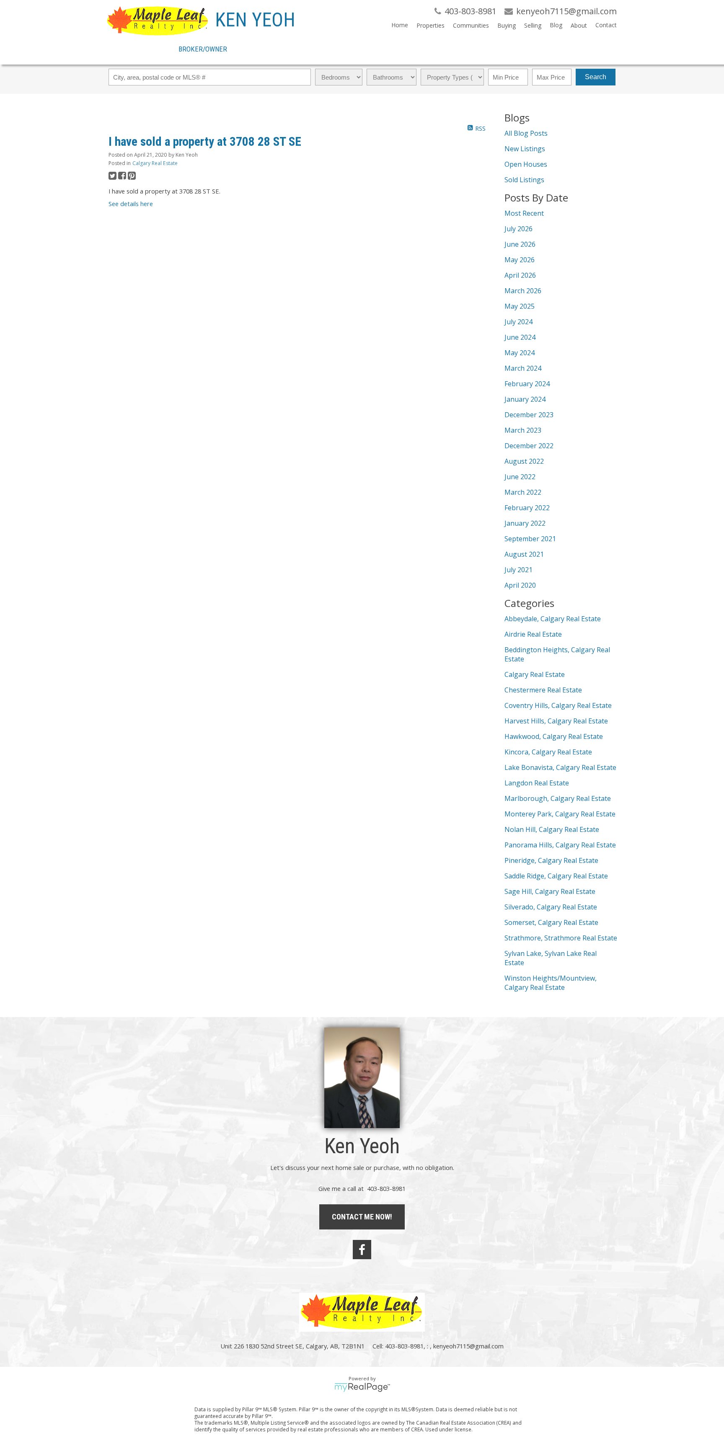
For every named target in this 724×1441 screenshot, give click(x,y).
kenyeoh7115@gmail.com (468, 1346)
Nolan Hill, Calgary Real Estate (551, 829)
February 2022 (527, 507)
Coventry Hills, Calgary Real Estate (558, 705)
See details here (131, 203)
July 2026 (518, 228)
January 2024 (525, 399)
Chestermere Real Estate (543, 690)
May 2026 (519, 259)
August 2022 (524, 461)
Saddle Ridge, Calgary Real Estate (556, 876)
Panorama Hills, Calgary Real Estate (560, 845)
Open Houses (525, 164)
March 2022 (522, 492)
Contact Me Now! (362, 1216)
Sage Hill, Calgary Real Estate (549, 891)
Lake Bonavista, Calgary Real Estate (560, 767)
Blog (556, 25)
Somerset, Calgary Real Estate (551, 922)
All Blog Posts (526, 133)
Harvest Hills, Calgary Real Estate (556, 721)
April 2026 (520, 275)
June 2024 (519, 337)
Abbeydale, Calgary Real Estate (552, 618)
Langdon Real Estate (536, 783)
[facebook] (362, 1249)
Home (399, 25)
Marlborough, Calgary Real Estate (557, 798)
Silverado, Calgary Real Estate (550, 907)
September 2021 (530, 538)
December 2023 (528, 414)
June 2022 (519, 476)
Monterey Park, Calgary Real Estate (559, 814)
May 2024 (519, 352)
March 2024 (522, 368)
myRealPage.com (362, 1387)
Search (595, 76)
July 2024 (518, 321)
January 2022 (525, 523)
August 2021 (524, 554)
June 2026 (519, 244)
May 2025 (519, 306)
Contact (606, 25)
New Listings (524, 148)
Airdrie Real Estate (533, 634)
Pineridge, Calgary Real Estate (551, 860)
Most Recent (524, 213)
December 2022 (528, 445)
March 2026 (522, 290)
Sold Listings (524, 179)
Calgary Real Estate (155, 163)
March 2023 (522, 430)
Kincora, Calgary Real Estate (548, 752)
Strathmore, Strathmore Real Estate (560, 938)
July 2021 (518, 569)
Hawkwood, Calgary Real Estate (553, 736)
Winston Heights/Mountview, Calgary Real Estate (550, 983)
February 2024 (527, 383)
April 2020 (520, 585)
